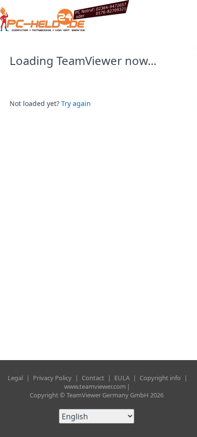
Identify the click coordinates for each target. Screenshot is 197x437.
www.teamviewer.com (95, 386)
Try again (76, 103)
